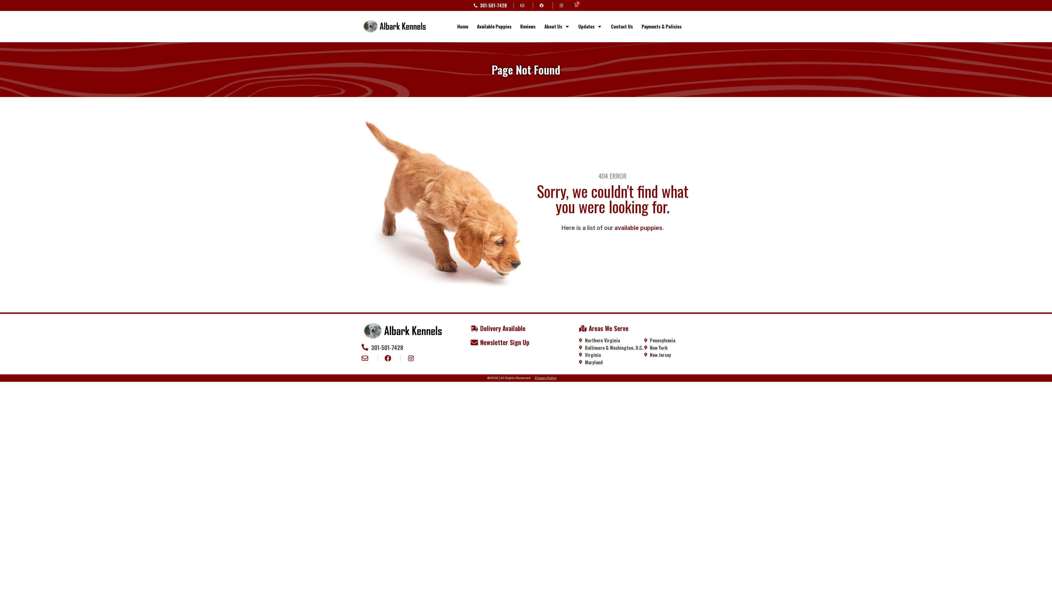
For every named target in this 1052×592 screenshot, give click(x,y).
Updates (586, 26)
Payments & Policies (662, 26)
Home (462, 26)
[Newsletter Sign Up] (474, 342)
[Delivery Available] (474, 328)
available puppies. (639, 227)
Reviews (528, 26)
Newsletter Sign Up (504, 342)
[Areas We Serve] (583, 328)
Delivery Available (502, 328)
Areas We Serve (608, 328)
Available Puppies (494, 26)
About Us (553, 26)
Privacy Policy (545, 378)
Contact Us (622, 26)
